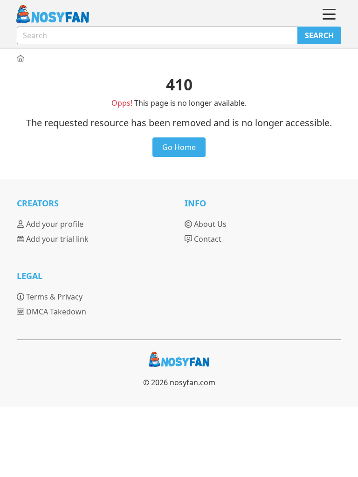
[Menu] (329, 14)
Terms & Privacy (53, 297)
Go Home (179, 147)
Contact (206, 239)
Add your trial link (56, 239)
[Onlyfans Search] (47, 15)
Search (319, 35)
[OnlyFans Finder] (179, 363)
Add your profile (53, 224)
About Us (209, 224)
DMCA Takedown (55, 312)
